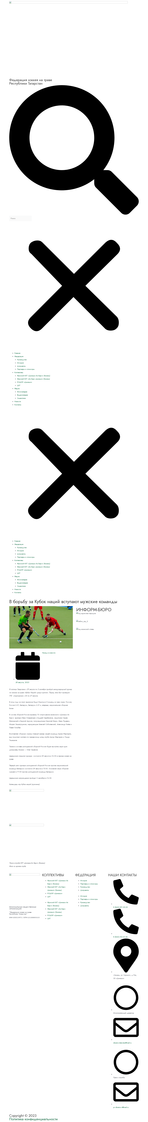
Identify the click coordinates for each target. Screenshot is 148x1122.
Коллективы (18, 372)
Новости (17, 401)
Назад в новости (48, 653)
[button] (74, 474)
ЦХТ (18, 385)
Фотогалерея (22, 391)
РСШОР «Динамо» (24, 382)
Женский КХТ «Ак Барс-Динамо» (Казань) (33, 379)
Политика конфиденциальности (33, 1119)
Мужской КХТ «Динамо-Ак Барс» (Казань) (33, 375)
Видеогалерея (22, 395)
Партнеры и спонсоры (25, 369)
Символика (21, 398)
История (20, 363)
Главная (17, 353)
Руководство (22, 359)
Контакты (17, 404)
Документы (21, 366)
